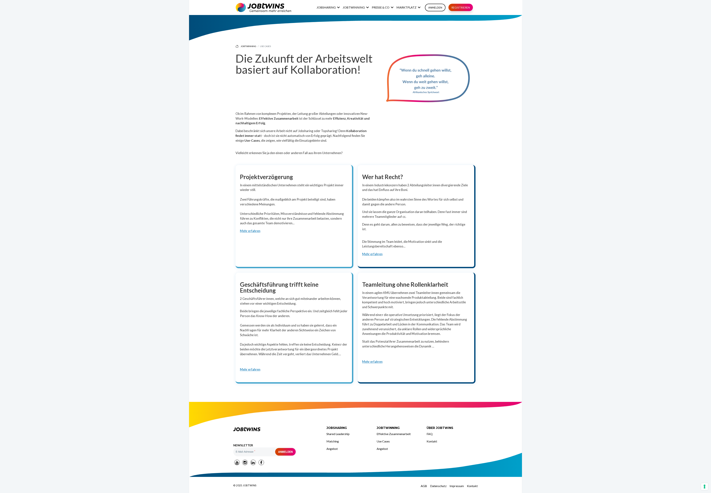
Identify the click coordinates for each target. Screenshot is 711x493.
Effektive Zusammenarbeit (394, 434)
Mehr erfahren (250, 231)
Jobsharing (326, 7)
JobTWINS (239, 428)
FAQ (430, 434)
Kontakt (432, 441)
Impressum (457, 486)
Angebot (332, 448)
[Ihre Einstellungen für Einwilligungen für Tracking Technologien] (704, 486)
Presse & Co (380, 7)
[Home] (263, 7)
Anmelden (435, 7)
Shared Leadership (338, 434)
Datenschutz (438, 486)
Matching (332, 441)
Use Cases (383, 441)
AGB (424, 486)
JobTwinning (354, 7)
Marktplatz (406, 7)
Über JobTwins (440, 428)
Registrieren (460, 7)
